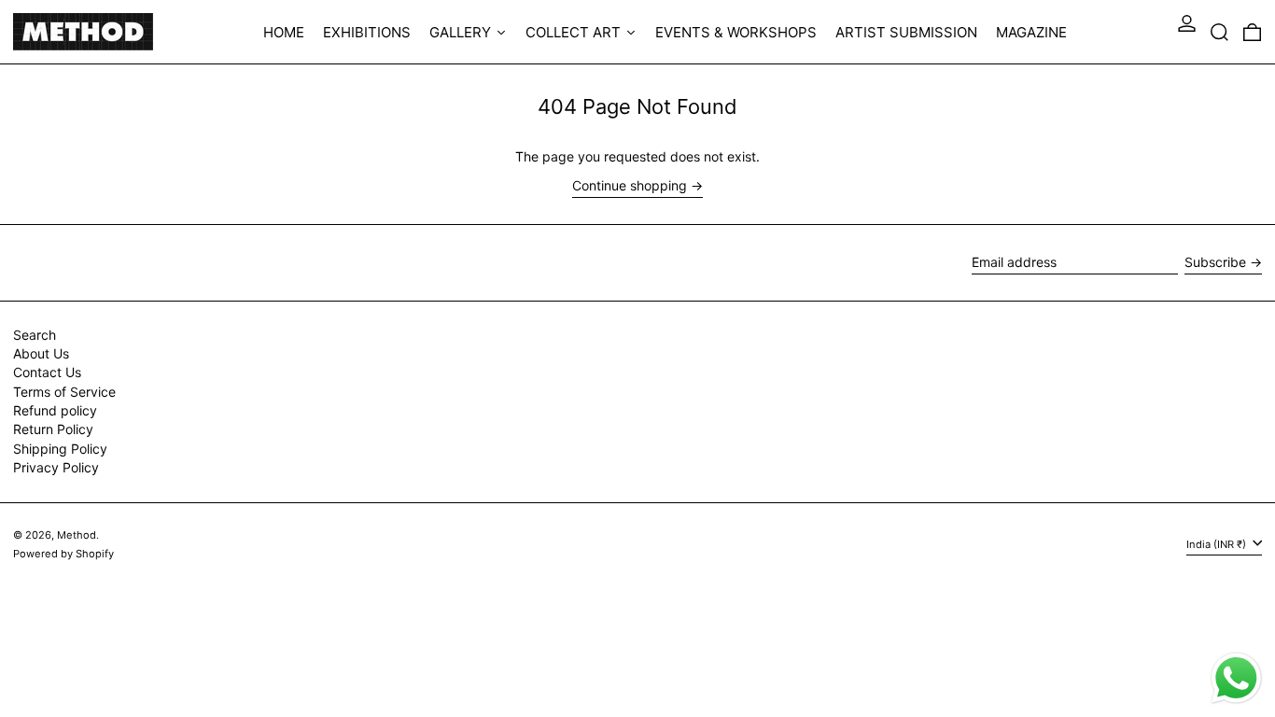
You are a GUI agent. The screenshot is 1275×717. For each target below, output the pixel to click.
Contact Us (47, 372)
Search (34, 335)
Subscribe (1215, 262)
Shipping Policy (60, 449)
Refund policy (55, 410)
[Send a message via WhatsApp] (1236, 678)
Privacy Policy (56, 467)
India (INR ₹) (1217, 544)
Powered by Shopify (63, 553)
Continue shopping (629, 185)
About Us (41, 353)
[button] (1219, 31)
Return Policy (53, 429)
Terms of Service (64, 392)
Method (76, 534)
